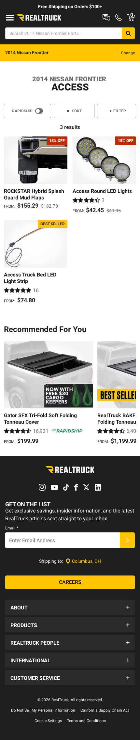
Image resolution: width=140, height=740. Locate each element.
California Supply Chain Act (104, 710)
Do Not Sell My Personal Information (43, 710)
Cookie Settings (48, 720)
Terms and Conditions (86, 720)
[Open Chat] (106, 17)
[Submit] (127, 540)
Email (11, 528)
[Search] (128, 33)
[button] (70, 607)
